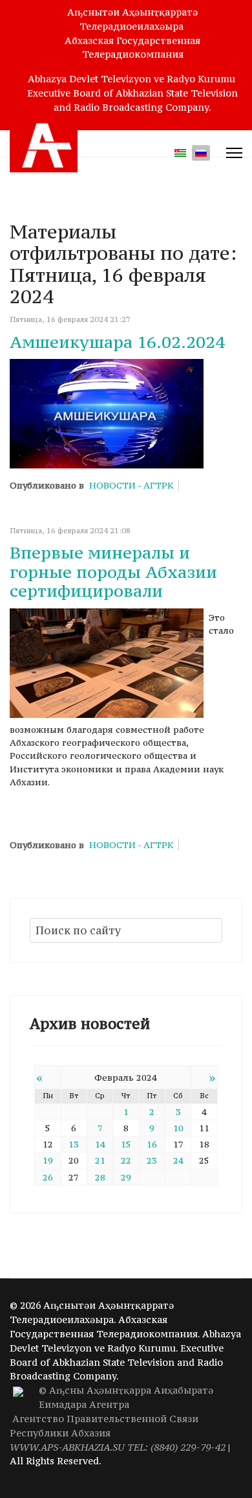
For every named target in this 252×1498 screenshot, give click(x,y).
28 (100, 1177)
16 (152, 1144)
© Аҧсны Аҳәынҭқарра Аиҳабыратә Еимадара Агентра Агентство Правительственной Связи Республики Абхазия (118, 1418)
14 (100, 1144)
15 (126, 1144)
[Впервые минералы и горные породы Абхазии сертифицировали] (107, 663)
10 (178, 1128)
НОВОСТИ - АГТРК (131, 485)
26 (48, 1177)
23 (152, 1160)
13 (73, 1144)
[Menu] (234, 153)
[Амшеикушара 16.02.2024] (107, 413)
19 (48, 1160)
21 (100, 1160)
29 (126, 1177)
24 (178, 1160)
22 (126, 1160)
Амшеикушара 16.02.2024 (117, 341)
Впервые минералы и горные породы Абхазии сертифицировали (113, 571)
